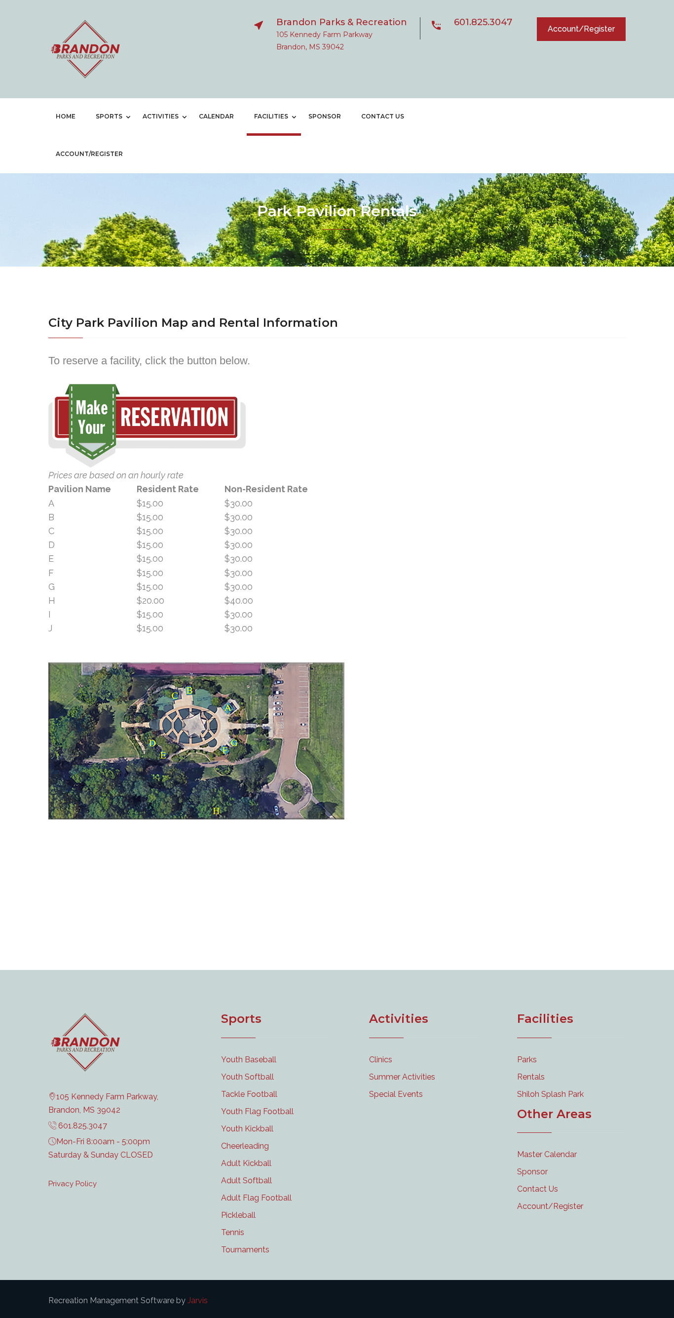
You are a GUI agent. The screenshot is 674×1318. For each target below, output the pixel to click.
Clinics (380, 1059)
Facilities (271, 116)
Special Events (396, 1094)
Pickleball (238, 1215)
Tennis (232, 1232)
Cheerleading (245, 1146)
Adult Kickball (246, 1163)
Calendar (216, 116)
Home (65, 116)
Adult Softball (246, 1180)
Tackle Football (249, 1094)
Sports (109, 116)
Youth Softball (247, 1077)
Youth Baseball (248, 1059)
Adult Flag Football (256, 1197)
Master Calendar (547, 1154)
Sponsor (324, 116)
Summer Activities (402, 1077)
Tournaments (245, 1249)
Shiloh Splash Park (550, 1094)
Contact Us (382, 116)
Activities (161, 116)
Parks (527, 1059)
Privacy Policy (72, 1183)
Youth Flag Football (257, 1111)
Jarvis (197, 1300)
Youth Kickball (247, 1128)
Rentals (531, 1077)
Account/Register (581, 29)
